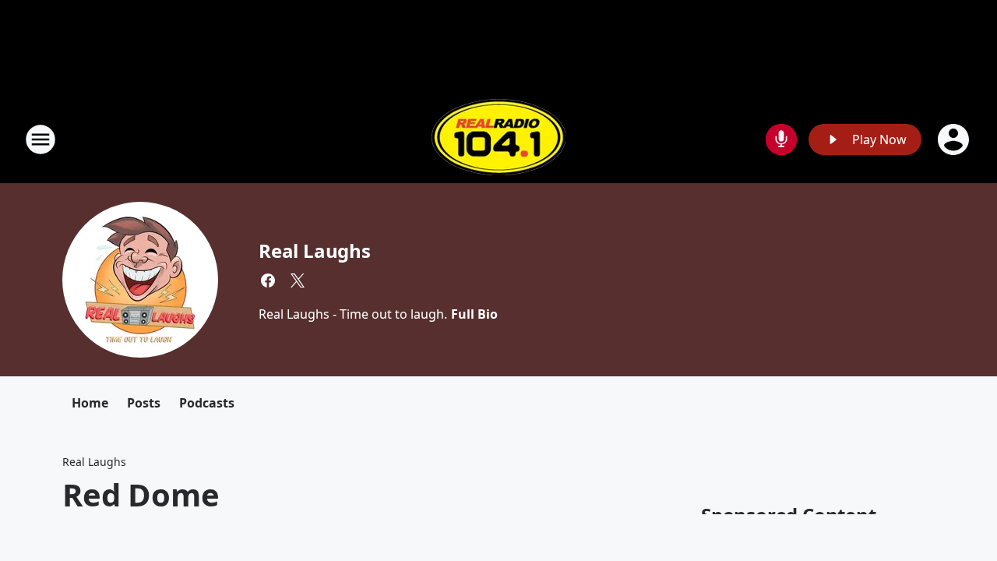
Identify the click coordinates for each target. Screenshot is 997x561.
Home (90, 402)
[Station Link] (498, 139)
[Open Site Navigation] (40, 139)
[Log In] (955, 139)
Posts (143, 402)
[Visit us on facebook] (268, 280)
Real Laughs (315, 250)
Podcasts (206, 402)
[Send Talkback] (781, 139)
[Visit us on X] (297, 280)
